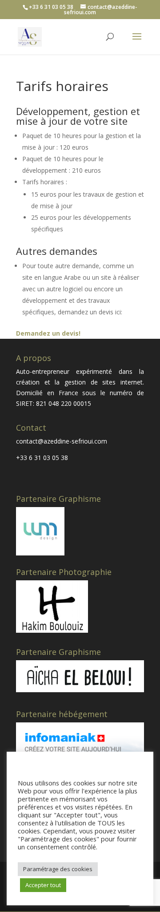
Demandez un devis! (48, 333)
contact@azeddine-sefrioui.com (61, 441)
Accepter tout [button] (43, 885)
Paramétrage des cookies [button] (57, 869)
